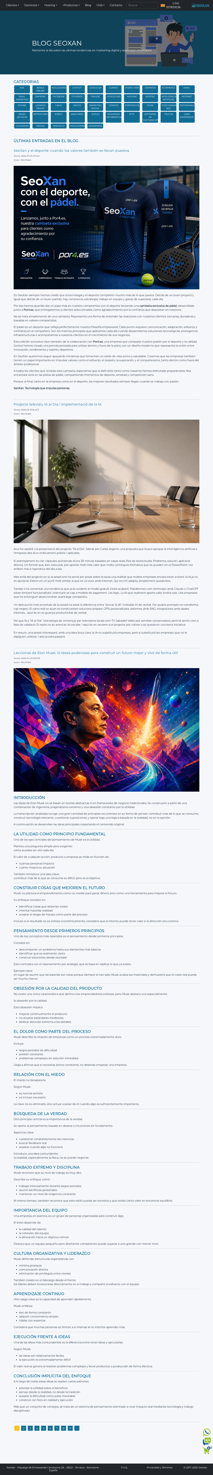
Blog (88, 5)
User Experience (187, 115)
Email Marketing (22, 98)
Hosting (150, 96)
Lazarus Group (40, 107)
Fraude (95, 96)
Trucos (168, 114)
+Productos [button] (70, 5)
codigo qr (95, 87)
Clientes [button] (11, 5)
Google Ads (113, 96)
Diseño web (132, 87)
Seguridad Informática (114, 115)
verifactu (59, 126)
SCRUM (95, 114)
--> (77, 1429)
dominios (150, 87)
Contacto (116, 5)
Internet (187, 96)
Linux (58, 105)
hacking (132, 96)
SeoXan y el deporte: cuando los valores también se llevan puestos (71, 151)
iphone (22, 105)
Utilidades (22, 126)
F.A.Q (124, 1467)
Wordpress (95, 126)
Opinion (113, 105)
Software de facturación (151, 117)
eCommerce (168, 87)
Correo (113, 87)
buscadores (59, 87)
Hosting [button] (49, 5)
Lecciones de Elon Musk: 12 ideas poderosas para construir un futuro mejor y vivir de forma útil (96, 653)
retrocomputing (43, 114)
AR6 (22, 87)
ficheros (77, 96)
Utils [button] (100, 5)
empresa (40, 96)
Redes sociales (22, 115)
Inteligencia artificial (169, 98)
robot (58, 114)
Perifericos (132, 105)
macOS (77, 105)
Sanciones (77, 114)
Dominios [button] (30, 5)
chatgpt (77, 87)
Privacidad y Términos (160, 1467)
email (187, 87)
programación (189, 105)
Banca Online (40, 89)
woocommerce (79, 126)
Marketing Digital (95, 107)
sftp (131, 114)
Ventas (40, 126)
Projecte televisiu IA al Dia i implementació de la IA (58, 404)
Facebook (59, 96)
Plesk (150, 105)
